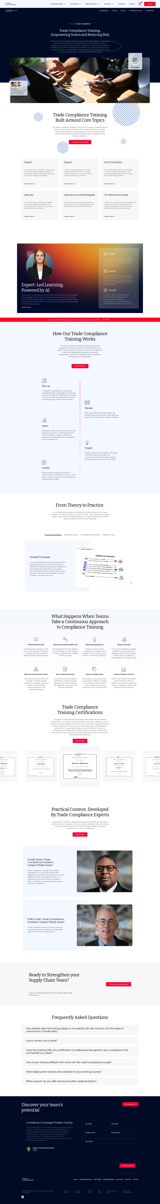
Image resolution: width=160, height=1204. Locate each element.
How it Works (97, 1179)
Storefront (121, 4)
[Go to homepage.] (10, 4)
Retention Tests (109, 535)
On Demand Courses (135, 10)
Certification (150, 10)
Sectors (123, 10)
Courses (114, 10)
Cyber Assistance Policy (112, 1191)
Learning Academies (56, 4)
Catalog (132, 4)
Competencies (103, 10)
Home (72, 24)
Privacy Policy (90, 1191)
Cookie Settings (78, 1191)
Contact (136, 1179)
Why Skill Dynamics (91, 4)
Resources (107, 4)
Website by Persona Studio (127, 1191)
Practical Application (53, 535)
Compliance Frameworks (90, 535)
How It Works (74, 4)
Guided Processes (71, 535)
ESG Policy (99, 1191)
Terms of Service (65, 1191)
